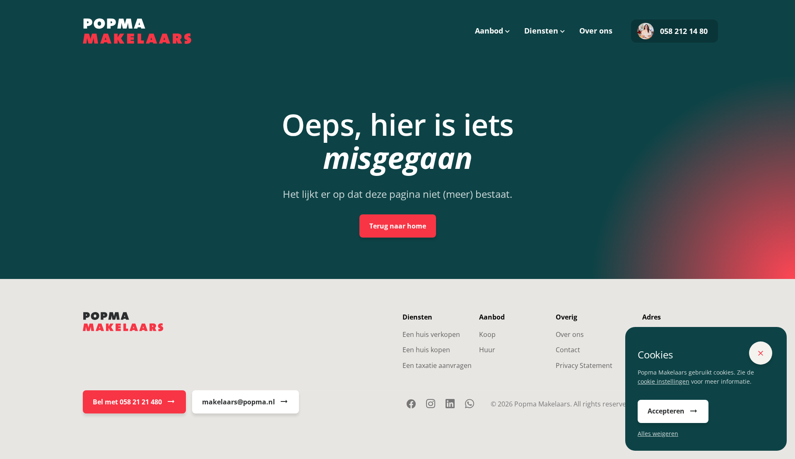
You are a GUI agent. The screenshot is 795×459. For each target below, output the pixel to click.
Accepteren (666, 411)
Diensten (541, 31)
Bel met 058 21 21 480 (127, 401)
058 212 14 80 (684, 31)
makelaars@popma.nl (238, 401)
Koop (487, 334)
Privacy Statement (584, 365)
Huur (487, 349)
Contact (568, 349)
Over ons (595, 31)
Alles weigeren (658, 433)
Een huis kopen (426, 349)
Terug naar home (397, 226)
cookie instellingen (663, 381)
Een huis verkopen (431, 334)
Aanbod (489, 31)
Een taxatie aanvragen (437, 365)
